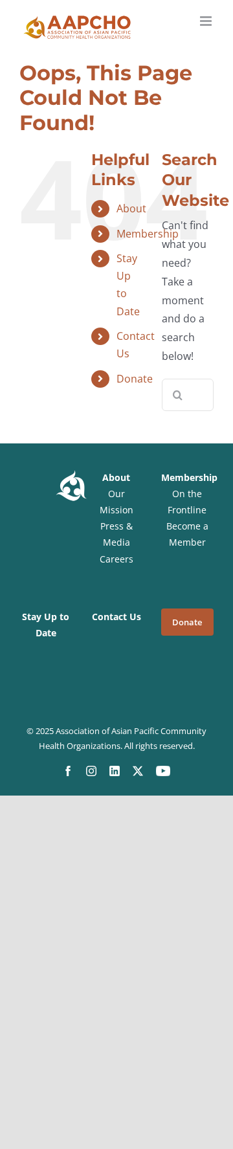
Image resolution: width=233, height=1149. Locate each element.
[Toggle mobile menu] (207, 21)
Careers (116, 559)
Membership (147, 234)
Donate (134, 379)
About (131, 208)
